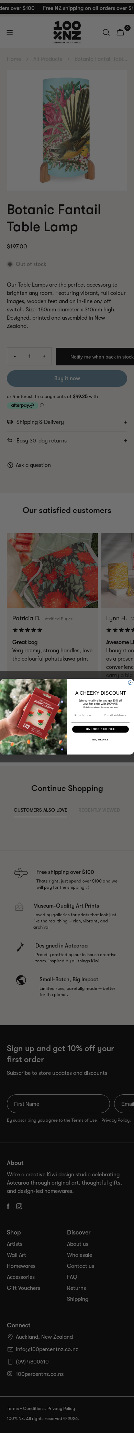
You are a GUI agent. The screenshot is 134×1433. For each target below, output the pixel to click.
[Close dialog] (130, 683)
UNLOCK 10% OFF (100, 728)
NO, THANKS (100, 739)
